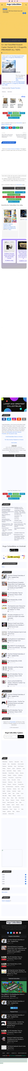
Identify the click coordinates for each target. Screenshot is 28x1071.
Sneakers (8, 804)
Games (4, 788)
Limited (17, 793)
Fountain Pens (21, 784)
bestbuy (19, 770)
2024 (14, 879)
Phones (7, 800)
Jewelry (19, 791)
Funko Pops (16, 518)
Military (14, 795)
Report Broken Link (22, 1053)
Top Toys (14, 199)
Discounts (14, 779)
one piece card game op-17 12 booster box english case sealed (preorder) (16, 616)
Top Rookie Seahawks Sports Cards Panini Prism (17, 633)
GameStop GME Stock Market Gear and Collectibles (12, 11)
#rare (22, 761)
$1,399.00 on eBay (9, 260)
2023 (14, 881)
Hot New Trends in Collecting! (8, 507)
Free (3, 786)
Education (4, 782)
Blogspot (24, 1055)
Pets (3, 800)
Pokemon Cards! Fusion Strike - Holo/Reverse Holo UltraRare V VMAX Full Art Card (16, 625)
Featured (4, 764)
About (8, 1053)
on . (8, 192)
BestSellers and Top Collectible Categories (18, 508)
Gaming (14, 788)
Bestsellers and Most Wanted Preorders (15, 668)
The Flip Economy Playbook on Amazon (14, 439)
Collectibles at (20, 197)
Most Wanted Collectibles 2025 (19, 529)
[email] (24, 419)
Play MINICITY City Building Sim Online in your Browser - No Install (17, 646)
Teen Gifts (9, 807)
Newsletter (13, 722)
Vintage (4, 811)
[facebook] (9, 1)
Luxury (22, 793)
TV (18, 809)
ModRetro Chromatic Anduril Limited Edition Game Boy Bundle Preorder (9, 256)
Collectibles (14, 117)
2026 (14, 874)
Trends (15, 809)
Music (8, 797)
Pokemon (4, 517)
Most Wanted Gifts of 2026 (15, 600)
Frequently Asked (17, 520)
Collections (20, 775)
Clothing (14, 775)
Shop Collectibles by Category (6, 515)
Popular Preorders (15, 88)
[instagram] (15, 1)
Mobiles (19, 795)
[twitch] (17, 1)
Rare (8, 764)
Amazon (9, 768)
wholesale (5, 813)
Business (22, 773)
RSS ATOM (4, 892)
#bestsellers (5, 761)
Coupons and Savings (18, 522)
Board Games (11, 773)
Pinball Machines (5, 528)
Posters (17, 800)
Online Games (21, 797)
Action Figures (21, 766)
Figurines (14, 784)
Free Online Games (9, 786)
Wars (14, 811)
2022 (14, 883)
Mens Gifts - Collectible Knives (7, 530)
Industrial (14, 791)
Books (17, 773)
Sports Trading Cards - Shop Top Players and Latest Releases (20, 525)
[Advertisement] (14, 27)
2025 (14, 877)
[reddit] (19, 419)
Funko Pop (17, 786)
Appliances (19, 768)
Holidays (8, 791)
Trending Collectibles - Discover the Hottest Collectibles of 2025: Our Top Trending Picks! (8, 511)
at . (14, 194)
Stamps (17, 804)
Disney (19, 779)
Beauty (14, 770)
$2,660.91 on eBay (23, 261)
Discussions (19, 123)
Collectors (5, 777)
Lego (13, 793)
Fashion (4, 784)
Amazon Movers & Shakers (13, 149)
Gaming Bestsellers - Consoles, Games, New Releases (6, 520)
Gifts (22, 788)
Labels (9, 793)
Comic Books (11, 777)
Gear (19, 788)
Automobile (9, 770)
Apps (24, 768)
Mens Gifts (5, 795)
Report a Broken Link (6, 124)
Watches (18, 811)
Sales (20, 802)
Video (22, 809)
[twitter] (12, 1)
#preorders (10, 91)
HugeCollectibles (6, 998)
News (12, 797)
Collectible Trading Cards (19, 532)
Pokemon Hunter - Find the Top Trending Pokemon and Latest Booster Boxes (16, 703)
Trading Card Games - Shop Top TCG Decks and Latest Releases (7, 525)
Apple (13, 768)
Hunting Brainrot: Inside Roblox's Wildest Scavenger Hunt (16, 640)
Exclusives (20, 782)
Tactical (4, 807)
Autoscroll (14, 445)
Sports (13, 804)
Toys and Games (16, 807)
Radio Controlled (10, 802)
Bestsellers (5, 773)
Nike (16, 797)
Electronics (10, 782)
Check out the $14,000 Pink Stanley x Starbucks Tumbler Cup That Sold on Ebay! (16, 682)
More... (3, 567)
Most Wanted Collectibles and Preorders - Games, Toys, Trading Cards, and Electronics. (19, 538)
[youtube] (17, 933)
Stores (22, 804)
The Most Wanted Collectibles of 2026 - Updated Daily (16, 576)
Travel (11, 809)
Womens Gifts (11, 813)
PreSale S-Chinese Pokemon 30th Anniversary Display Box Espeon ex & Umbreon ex (9, 226)
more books (14, 442)
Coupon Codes (18, 777)
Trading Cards (5, 809)
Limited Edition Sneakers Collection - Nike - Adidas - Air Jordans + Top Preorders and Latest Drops (20, 512)
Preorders (23, 800)
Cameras (4, 775)
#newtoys (7, 39)
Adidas (4, 768)
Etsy (15, 782)
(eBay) (9, 229)
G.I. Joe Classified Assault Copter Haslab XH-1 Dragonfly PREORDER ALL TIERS (13, 57)
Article (4, 770)
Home (3, 39)
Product (4, 802)
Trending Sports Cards (18, 534)
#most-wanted (21, 764)
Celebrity (9, 775)
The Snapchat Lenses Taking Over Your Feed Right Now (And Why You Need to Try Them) (16, 607)
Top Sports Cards (13, 433)
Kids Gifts (4, 793)
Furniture (22, 786)
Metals (9, 795)
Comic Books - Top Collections (18, 516)
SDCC (4, 804)
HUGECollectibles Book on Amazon (14, 436)
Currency (4, 779)
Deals (9, 779)
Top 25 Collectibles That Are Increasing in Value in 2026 (15, 593)
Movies (4, 797)
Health (4, 791)
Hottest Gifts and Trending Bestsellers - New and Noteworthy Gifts (7, 534)
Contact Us (13, 1053)
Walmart (9, 811)
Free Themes (12, 1055)
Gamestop (9, 788)
